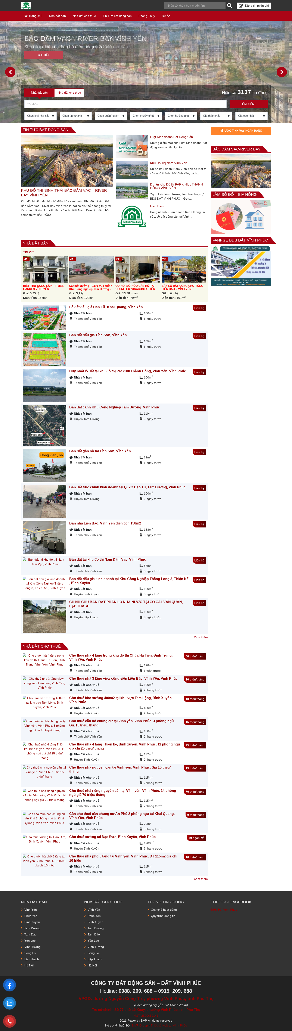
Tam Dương (32, 928)
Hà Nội (29, 965)
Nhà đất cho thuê (84, 16)
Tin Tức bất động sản (117, 16)
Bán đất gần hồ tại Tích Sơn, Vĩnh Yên (100, 451)
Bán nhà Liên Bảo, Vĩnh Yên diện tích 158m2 (105, 523)
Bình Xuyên (32, 922)
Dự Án (166, 16)
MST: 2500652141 (146, 1015)
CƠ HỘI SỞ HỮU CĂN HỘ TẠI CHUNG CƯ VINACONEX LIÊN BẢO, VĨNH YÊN (135, 289)
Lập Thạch (31, 959)
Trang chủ (35, 16)
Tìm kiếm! (248, 104)
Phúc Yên (30, 916)
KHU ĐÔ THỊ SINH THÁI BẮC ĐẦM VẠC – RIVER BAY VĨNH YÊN (64, 192)
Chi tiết (44, 55)
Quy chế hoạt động (164, 909)
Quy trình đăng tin (163, 916)
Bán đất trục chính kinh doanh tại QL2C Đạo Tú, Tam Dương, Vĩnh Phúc (127, 487)
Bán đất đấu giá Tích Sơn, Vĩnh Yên (98, 335)
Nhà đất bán (57, 16)
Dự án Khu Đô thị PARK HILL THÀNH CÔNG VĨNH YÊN (176, 186)
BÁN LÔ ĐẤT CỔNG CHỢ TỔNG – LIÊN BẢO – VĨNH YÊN (184, 287)
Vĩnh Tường (32, 947)
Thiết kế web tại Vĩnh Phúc (169, 1025)
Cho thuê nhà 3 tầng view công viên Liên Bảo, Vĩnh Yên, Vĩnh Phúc (123, 678)
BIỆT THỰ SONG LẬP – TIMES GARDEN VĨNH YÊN (43, 287)
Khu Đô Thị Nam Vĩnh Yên (168, 163)
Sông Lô (30, 953)
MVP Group (140, 1025)
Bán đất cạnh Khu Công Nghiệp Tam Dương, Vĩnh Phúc (114, 407)
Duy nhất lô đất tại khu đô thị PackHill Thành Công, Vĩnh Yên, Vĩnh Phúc (127, 371)
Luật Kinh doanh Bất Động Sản (171, 137)
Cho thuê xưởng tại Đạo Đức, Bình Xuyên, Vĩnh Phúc (112, 837)
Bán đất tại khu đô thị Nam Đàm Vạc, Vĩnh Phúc (107, 559)
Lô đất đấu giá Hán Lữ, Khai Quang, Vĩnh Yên (106, 307)
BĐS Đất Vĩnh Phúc (224, 909)
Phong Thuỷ (147, 16)
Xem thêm (201, 637)
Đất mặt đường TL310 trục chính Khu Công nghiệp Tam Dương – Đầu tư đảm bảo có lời (90, 289)
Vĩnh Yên (30, 909)
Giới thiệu (157, 206)
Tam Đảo (30, 934)
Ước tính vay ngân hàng (243, 130)
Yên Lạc (29, 940)
